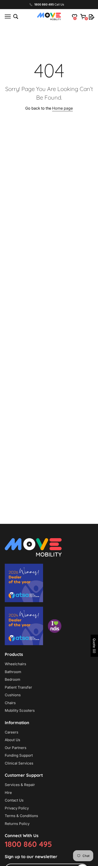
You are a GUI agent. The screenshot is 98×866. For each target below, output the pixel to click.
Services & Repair (20, 784)
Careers (11, 732)
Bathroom (13, 671)
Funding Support (19, 755)
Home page (62, 108)
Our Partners (15, 747)
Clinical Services (19, 763)
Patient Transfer (18, 687)
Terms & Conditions (21, 815)
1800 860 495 (28, 844)
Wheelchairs (15, 664)
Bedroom (12, 679)
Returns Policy (17, 823)
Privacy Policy (17, 808)
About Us (12, 740)
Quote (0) (94, 645)
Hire (8, 792)
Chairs (10, 703)
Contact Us (14, 800)
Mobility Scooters (20, 710)
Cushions (13, 695)
